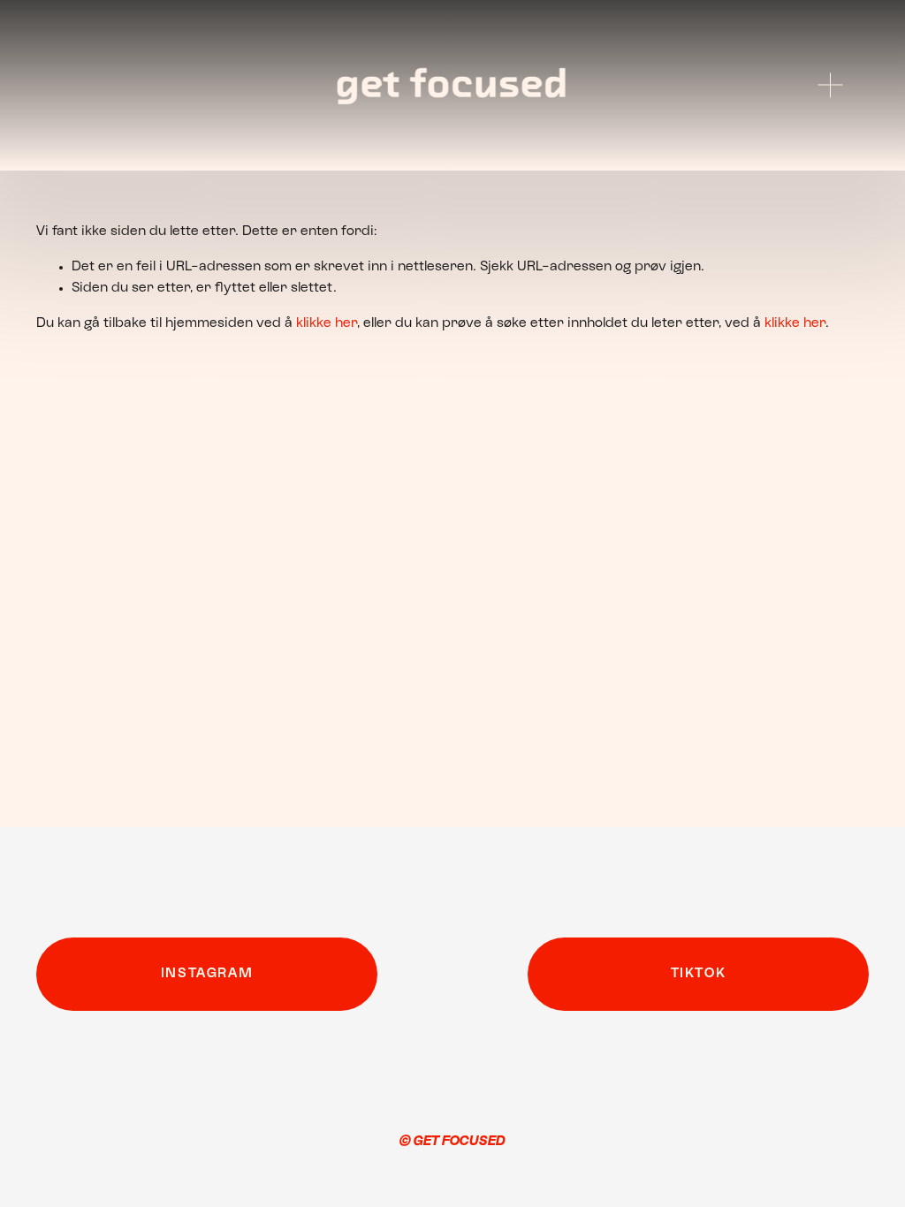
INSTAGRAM (207, 974)
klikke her (326, 323)
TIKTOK (698, 974)
